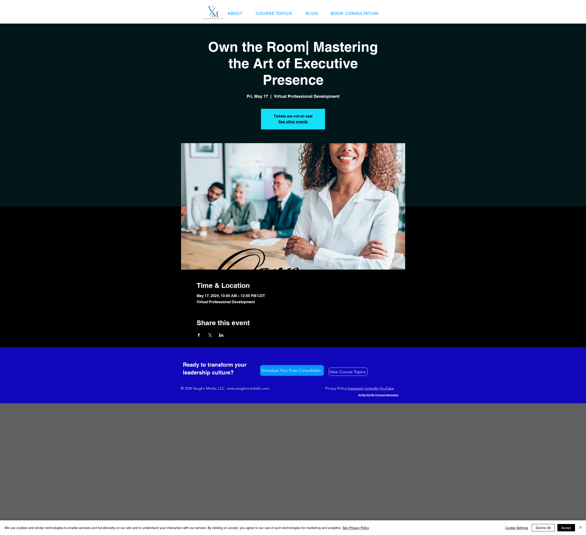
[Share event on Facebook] (199, 335)
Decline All (543, 527)
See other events (293, 122)
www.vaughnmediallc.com (248, 388)
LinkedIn (372, 388)
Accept (566, 527)
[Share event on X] (210, 335)
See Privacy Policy (355, 527)
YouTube (387, 388)
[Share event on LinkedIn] (221, 335)
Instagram (356, 388)
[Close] (580, 527)
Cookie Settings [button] (516, 527)
